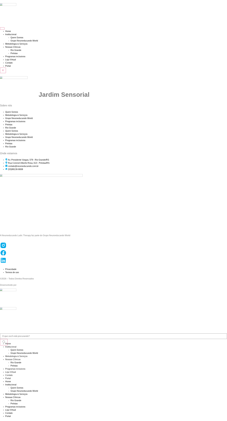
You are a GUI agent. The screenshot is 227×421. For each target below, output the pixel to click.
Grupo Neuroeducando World (24, 41)
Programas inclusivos (15, 56)
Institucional (10, 34)
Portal (8, 66)
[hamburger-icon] (2, 28)
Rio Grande (16, 50)
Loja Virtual (10, 60)
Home (8, 31)
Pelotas (14, 53)
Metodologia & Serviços (16, 44)
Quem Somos (17, 37)
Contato (9, 63)
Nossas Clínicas (12, 47)
